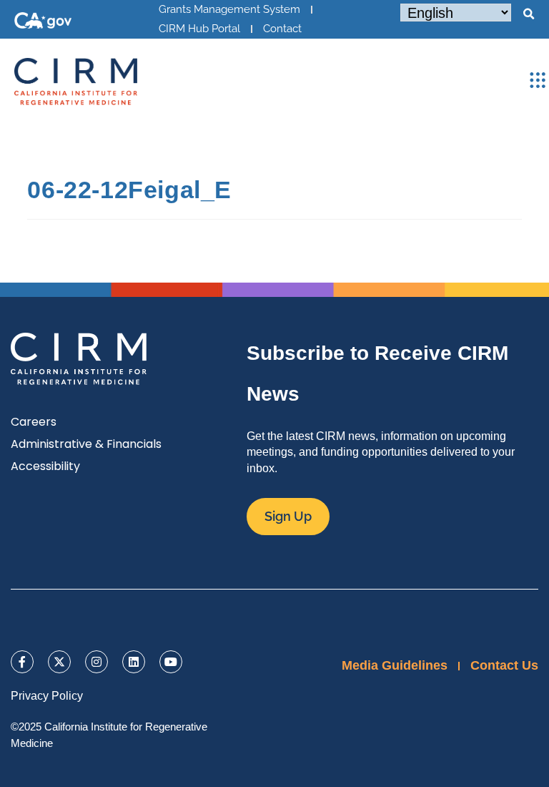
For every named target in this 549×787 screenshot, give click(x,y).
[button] (528, 14)
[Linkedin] (133, 661)
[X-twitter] (59, 661)
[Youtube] (170, 661)
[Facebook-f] (22, 661)
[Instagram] (96, 661)
